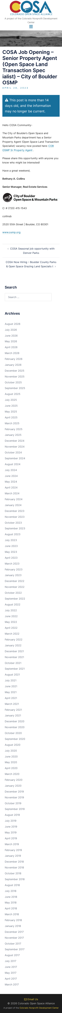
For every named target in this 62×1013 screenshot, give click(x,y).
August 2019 (12, 814)
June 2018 (11, 896)
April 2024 (11, 487)
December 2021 (14, 651)
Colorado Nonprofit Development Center (39, 1008)
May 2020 (11, 762)
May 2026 (11, 341)
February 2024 (13, 499)
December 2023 (14, 511)
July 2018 (10, 891)
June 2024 (11, 475)
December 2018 (14, 861)
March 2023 (12, 563)
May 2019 (11, 832)
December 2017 (14, 931)
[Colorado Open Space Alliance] (31, 8)
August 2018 (12, 885)
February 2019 (13, 850)
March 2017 (12, 984)
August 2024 (12, 464)
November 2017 (14, 937)
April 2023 (11, 557)
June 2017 (11, 966)
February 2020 (13, 779)
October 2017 (13, 943)
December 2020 (14, 721)
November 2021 (14, 657)
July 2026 (11, 329)
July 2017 (10, 961)
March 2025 (12, 423)
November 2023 (14, 516)
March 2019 (12, 844)
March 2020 (12, 774)
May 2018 (11, 902)
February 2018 (13, 920)
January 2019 (13, 855)
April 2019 (11, 838)
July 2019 (10, 820)
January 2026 (13, 364)
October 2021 (13, 663)
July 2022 (11, 610)
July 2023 (11, 540)
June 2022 (11, 616)
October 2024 (13, 452)
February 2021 (13, 709)
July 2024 (11, 470)
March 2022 (12, 633)
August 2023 (12, 534)
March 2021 (12, 703)
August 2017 (12, 955)
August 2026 (12, 323)
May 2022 (11, 621)
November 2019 (14, 797)
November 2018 (14, 867)
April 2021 (11, 698)
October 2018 (13, 873)
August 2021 (12, 674)
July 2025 (11, 399)
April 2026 (11, 347)
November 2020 (14, 727)
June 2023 (11, 546)
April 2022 (11, 627)
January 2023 (13, 575)
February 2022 (13, 639)
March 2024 (12, 493)
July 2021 (10, 680)
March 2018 (12, 914)
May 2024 (11, 481)
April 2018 (11, 908)
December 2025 (14, 370)
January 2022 (13, 645)
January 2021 (13, 715)
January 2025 (13, 434)
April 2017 (11, 978)
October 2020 (13, 733)
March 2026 (12, 353)
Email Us (32, 999)
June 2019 (11, 826)
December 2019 (14, 791)
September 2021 (15, 668)
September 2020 (15, 738)
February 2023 (13, 569)
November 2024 (14, 446)
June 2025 (11, 405)
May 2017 (10, 972)
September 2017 (14, 949)
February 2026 (13, 358)
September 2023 (15, 528)
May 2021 (11, 692)
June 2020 (11, 756)
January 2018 (13, 926)
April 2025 (11, 417)
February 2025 (13, 429)
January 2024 (13, 505)
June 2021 (11, 686)
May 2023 (11, 551)
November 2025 (14, 376)
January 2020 (13, 785)
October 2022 (13, 592)
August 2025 (12, 394)
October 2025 (13, 382)
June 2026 (11, 335)
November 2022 (14, 586)
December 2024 (14, 440)
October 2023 (13, 522)
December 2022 (14, 581)
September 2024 (15, 458)
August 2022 (12, 604)
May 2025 (11, 411)
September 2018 (15, 879)
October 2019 (13, 803)
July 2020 (11, 750)
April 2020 (11, 768)
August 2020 (12, 744)
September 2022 (15, 598)
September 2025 (15, 388)
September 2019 (15, 809)
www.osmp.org (11, 232)
